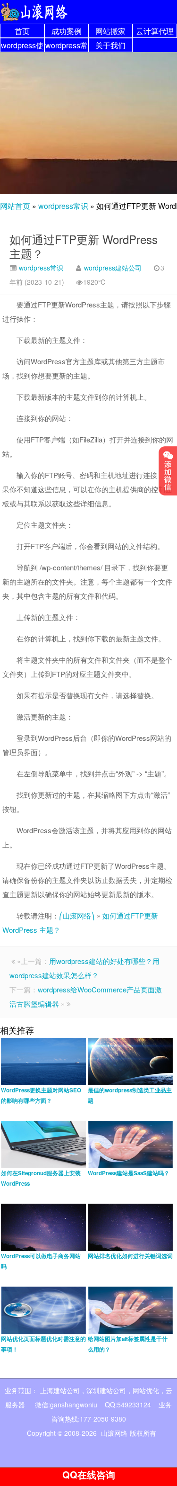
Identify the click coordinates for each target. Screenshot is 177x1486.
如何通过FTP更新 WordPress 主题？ (83, 246)
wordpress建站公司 (113, 267)
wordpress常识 (63, 205)
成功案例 (66, 31)
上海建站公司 (60, 1390)
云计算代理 (155, 31)
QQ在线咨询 (88, 1474)
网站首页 (15, 205)
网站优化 (146, 1390)
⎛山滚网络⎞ (77, 915)
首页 (22, 31)
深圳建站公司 (106, 1390)
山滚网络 (114, 1433)
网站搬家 (110, 31)
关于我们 (110, 45)
